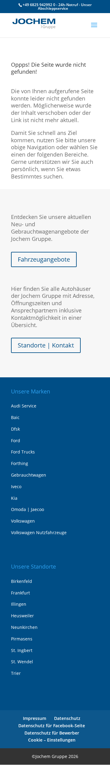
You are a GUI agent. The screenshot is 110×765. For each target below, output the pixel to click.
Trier (16, 673)
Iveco (16, 486)
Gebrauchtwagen (28, 475)
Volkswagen (23, 521)
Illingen (18, 604)
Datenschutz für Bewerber (51, 733)
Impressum (34, 718)
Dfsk (15, 429)
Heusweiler (22, 616)
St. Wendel (22, 662)
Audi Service (23, 406)
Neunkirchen (24, 627)
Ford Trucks (23, 452)
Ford (15, 440)
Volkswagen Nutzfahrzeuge (39, 532)
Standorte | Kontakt (46, 345)
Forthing (19, 463)
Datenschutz (67, 718)
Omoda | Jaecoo (27, 509)
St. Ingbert (21, 650)
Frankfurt (20, 593)
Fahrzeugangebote (44, 259)
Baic (15, 417)
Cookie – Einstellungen (51, 740)
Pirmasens (21, 639)
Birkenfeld (21, 581)
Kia (14, 498)
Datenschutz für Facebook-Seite (51, 725)
